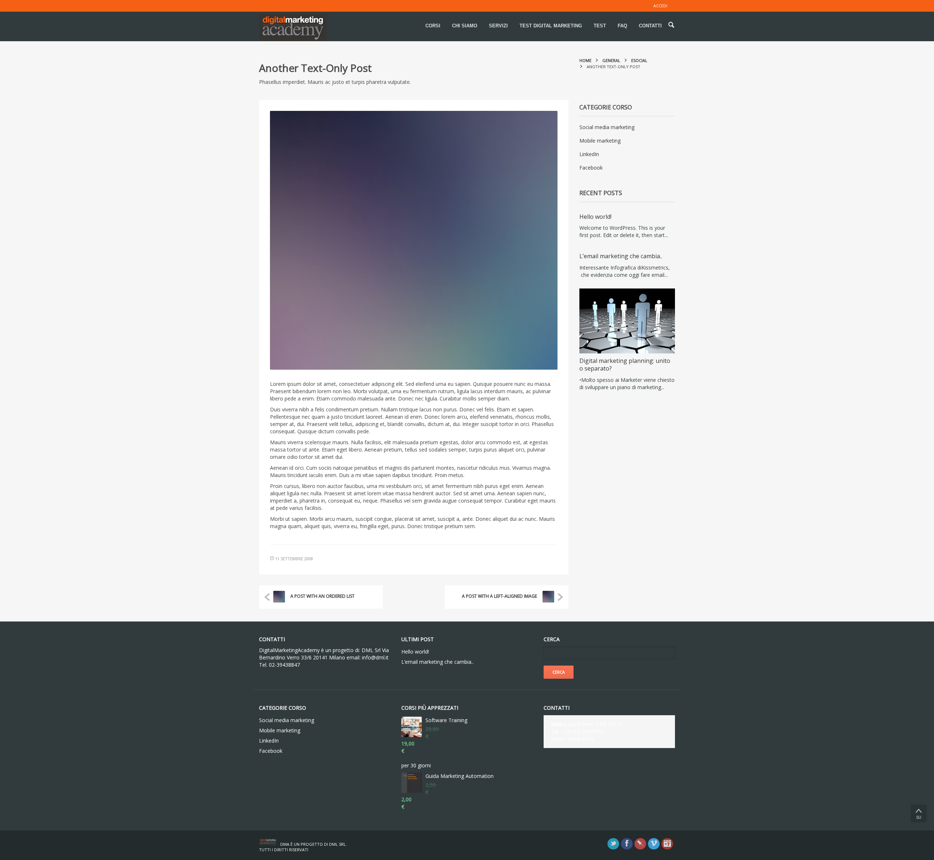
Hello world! (595, 217)
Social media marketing (606, 127)
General (611, 60)
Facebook (591, 167)
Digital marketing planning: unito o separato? (624, 365)
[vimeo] (654, 843)
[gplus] (667, 843)
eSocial (639, 60)
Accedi (660, 5)
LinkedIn (589, 154)
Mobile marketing (600, 140)
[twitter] (613, 843)
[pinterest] (640, 843)
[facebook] (627, 843)
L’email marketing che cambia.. (620, 256)
